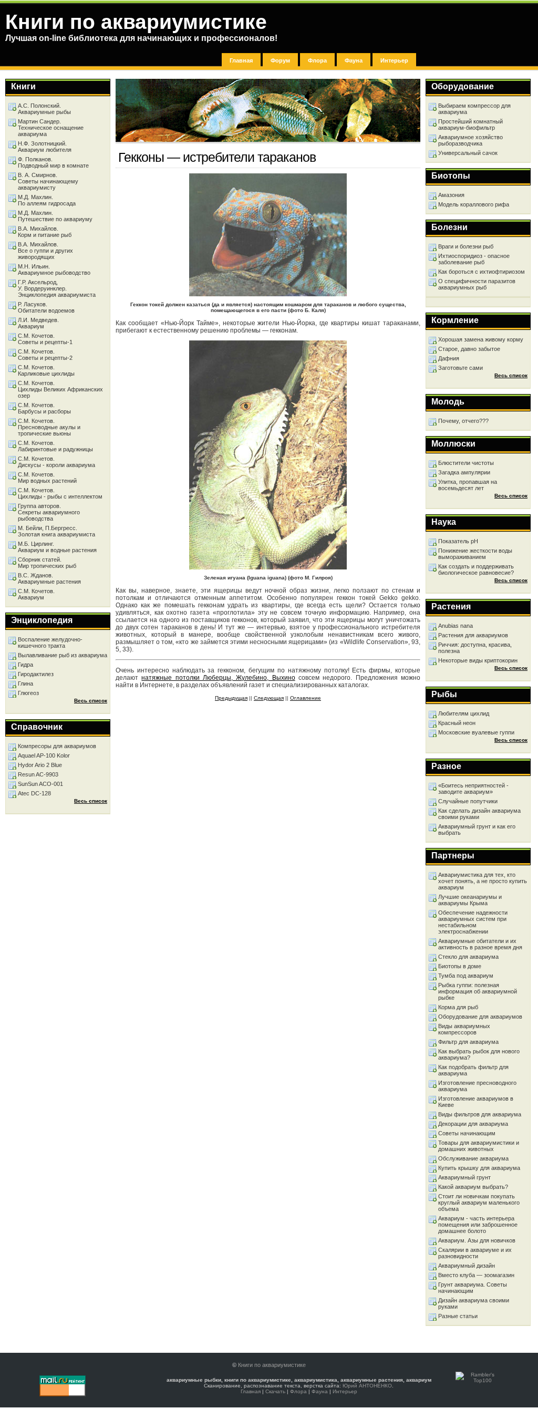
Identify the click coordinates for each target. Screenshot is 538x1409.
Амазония (451, 195)
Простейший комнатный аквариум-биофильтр (470, 124)
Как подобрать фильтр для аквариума (473, 1070)
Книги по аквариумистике (272, 1365)
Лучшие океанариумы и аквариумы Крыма (470, 900)
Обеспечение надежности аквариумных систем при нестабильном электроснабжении (473, 922)
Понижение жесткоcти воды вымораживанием (475, 553)
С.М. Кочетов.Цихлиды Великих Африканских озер (60, 389)
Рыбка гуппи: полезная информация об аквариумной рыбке (477, 991)
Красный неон (456, 723)
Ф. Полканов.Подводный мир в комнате (53, 162)
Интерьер (394, 60)
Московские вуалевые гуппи (476, 732)
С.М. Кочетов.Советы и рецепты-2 (45, 354)
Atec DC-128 (34, 793)
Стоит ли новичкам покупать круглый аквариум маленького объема (479, 1202)
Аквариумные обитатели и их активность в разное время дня (480, 944)
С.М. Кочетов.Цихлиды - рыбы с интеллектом (60, 493)
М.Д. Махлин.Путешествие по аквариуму (55, 216)
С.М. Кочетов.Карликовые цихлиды (46, 370)
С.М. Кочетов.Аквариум (36, 594)
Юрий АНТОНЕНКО (367, 1386)
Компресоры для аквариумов (57, 746)
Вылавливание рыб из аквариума (62, 655)
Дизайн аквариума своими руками (473, 1303)
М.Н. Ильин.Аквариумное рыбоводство (54, 269)
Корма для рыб (458, 1007)
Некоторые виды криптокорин (478, 660)
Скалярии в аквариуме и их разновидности (475, 1253)
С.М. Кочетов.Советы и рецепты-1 (45, 339)
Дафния (448, 358)
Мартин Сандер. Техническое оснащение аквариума (51, 127)
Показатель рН (458, 541)
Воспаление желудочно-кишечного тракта (50, 642)
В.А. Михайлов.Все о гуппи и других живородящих (45, 250)
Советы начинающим (466, 1133)
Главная (241, 60)
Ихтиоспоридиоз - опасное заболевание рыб (474, 259)
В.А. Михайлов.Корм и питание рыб (44, 231)
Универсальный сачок (468, 153)
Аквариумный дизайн (466, 1265)
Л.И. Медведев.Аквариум (38, 323)
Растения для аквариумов (473, 635)
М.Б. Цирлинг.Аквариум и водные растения (57, 547)
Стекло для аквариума (468, 957)
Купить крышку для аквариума (479, 1168)
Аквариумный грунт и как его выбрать (476, 829)
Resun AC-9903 (38, 774)
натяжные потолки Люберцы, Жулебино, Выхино (218, 677)
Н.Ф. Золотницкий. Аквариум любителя (44, 146)
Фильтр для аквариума (468, 1042)
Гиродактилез (36, 674)
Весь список (510, 375)
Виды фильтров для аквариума (479, 1114)
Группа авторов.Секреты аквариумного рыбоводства (49, 512)
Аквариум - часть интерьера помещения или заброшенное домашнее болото (478, 1224)
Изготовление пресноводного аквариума (477, 1086)
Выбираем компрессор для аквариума (474, 108)
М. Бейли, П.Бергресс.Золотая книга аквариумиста (56, 531)
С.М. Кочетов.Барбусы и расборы (44, 408)
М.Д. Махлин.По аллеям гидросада (47, 200)
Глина (25, 683)
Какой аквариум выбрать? (473, 1187)
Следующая (269, 698)
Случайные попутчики (468, 801)
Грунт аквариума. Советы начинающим (472, 1287)
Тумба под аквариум (465, 975)
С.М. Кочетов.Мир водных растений (47, 477)
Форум (280, 60)
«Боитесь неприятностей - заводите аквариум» (473, 788)
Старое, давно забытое (469, 349)
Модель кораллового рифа (473, 204)
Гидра (25, 664)
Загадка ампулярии (464, 472)
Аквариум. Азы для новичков (476, 1240)
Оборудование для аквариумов (480, 1016)
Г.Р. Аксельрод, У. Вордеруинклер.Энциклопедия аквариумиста (57, 288)
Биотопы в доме (459, 966)
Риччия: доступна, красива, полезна (475, 647)
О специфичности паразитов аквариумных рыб (476, 284)
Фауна (354, 60)
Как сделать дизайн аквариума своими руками (479, 813)
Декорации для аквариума (473, 1124)
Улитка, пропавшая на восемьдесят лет (467, 485)
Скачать (275, 1391)
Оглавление (305, 698)
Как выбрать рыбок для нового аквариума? (479, 1054)
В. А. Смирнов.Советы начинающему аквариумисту (48, 181)
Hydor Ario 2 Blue (40, 765)
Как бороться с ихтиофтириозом (481, 271)
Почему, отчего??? (463, 421)
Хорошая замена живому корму (480, 339)
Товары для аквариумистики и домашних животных (478, 1145)
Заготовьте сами (460, 368)
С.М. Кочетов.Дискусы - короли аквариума (56, 461)
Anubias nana (455, 626)
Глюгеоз (28, 693)
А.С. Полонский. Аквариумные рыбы (44, 108)
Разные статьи (458, 1316)
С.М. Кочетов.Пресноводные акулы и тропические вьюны (49, 427)
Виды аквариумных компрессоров (464, 1029)
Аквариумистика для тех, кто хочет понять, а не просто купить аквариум (482, 881)
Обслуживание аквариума (473, 1158)
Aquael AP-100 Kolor (44, 755)
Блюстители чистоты (466, 463)
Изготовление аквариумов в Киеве (475, 1101)
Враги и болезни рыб (465, 246)
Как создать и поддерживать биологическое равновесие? (476, 569)
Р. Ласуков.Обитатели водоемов (46, 307)
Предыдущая (231, 698)
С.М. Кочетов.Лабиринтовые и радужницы (55, 446)
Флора (317, 60)
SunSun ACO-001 (40, 784)
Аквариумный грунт (464, 1177)
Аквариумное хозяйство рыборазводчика (470, 140)
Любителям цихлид (463, 713)
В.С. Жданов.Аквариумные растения (49, 578)
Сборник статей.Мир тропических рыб (47, 562)
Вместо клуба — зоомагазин (476, 1275)
